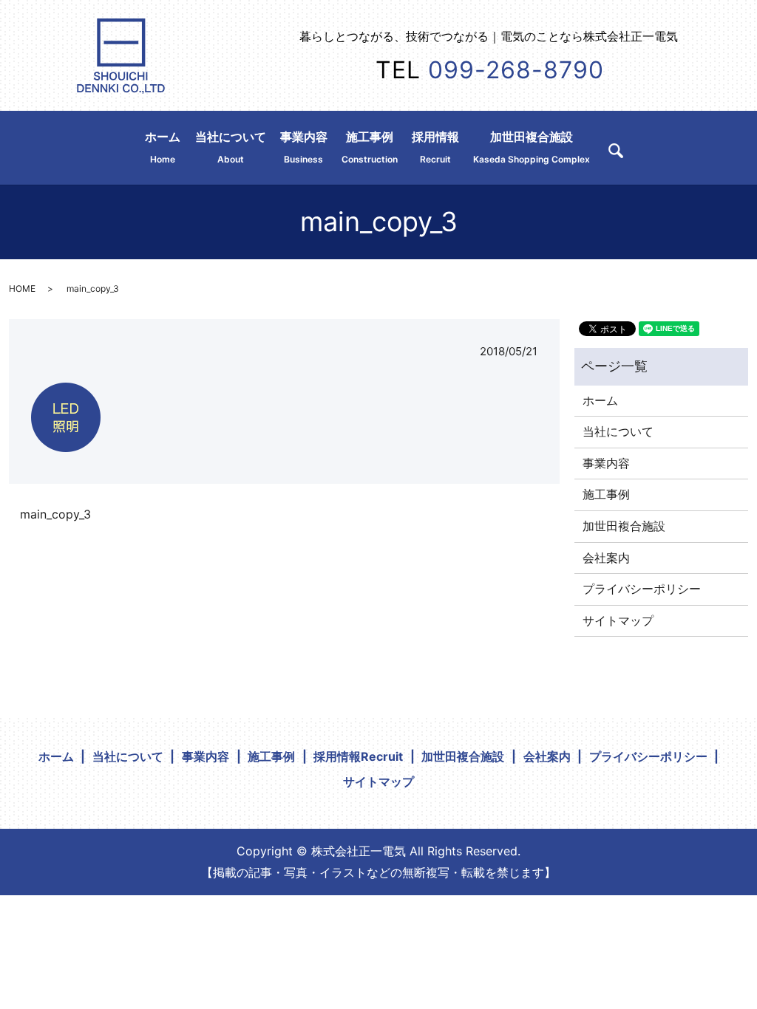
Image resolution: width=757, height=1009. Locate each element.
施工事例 (370, 147)
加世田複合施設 (531, 147)
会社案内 (606, 557)
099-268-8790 (516, 69)
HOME (22, 288)
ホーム (162, 147)
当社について (230, 147)
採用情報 (435, 147)
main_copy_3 (55, 514)
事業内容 (303, 147)
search (616, 151)
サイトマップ (618, 620)
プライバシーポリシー (642, 588)
